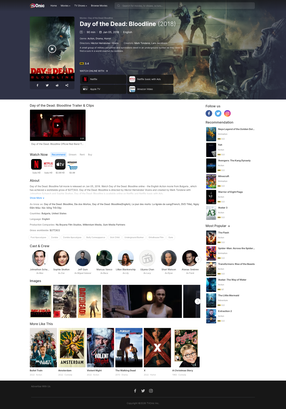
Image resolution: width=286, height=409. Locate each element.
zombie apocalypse (72, 237)
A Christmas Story (182, 370)
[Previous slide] (32, 259)
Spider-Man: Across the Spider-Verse (237, 248)
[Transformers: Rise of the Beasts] (211, 269)
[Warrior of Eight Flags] (211, 197)
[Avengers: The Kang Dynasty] (211, 165)
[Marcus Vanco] (104, 258)
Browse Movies (99, 5)
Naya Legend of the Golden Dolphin (237, 129)
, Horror (107, 38)
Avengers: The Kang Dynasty (234, 160)
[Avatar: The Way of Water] (211, 285)
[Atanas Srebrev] (190, 258)
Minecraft (223, 176)
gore (170, 237)
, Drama (98, 38)
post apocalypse (38, 237)
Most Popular (216, 226)
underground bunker (134, 237)
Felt (220, 144)
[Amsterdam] (71, 347)
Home (53, 5)
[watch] (52, 49)
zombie (54, 237)
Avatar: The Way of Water (232, 279)
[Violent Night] (100, 347)
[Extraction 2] (211, 316)
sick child (114, 237)
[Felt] (211, 150)
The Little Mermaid (228, 295)
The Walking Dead (125, 370)
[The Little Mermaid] (211, 300)
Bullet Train (36, 370)
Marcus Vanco (104, 269)
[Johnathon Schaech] (40, 258)
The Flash (223, 232)
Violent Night (94, 370)
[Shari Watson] (169, 258)
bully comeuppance (95, 237)
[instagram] (227, 115)
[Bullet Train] (43, 347)
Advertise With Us (40, 386)
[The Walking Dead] (129, 347)
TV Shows (79, 5)
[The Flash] (211, 237)
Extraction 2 (225, 311)
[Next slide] (198, 259)
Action (91, 38)
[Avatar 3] (211, 212)
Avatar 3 (222, 207)
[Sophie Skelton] (61, 258)
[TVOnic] (37, 6)
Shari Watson (169, 269)
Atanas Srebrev (190, 269)
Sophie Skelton (61, 269)
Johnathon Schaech (40, 269)
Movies (64, 5)
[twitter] (218, 115)
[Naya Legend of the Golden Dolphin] (211, 134)
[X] (157, 347)
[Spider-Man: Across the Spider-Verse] (211, 253)
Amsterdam (65, 370)
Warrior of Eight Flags (230, 191)
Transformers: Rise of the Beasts (236, 264)
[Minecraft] (211, 181)
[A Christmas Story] (185, 347)
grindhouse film (156, 237)
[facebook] (209, 115)
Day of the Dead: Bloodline (100, 18)
